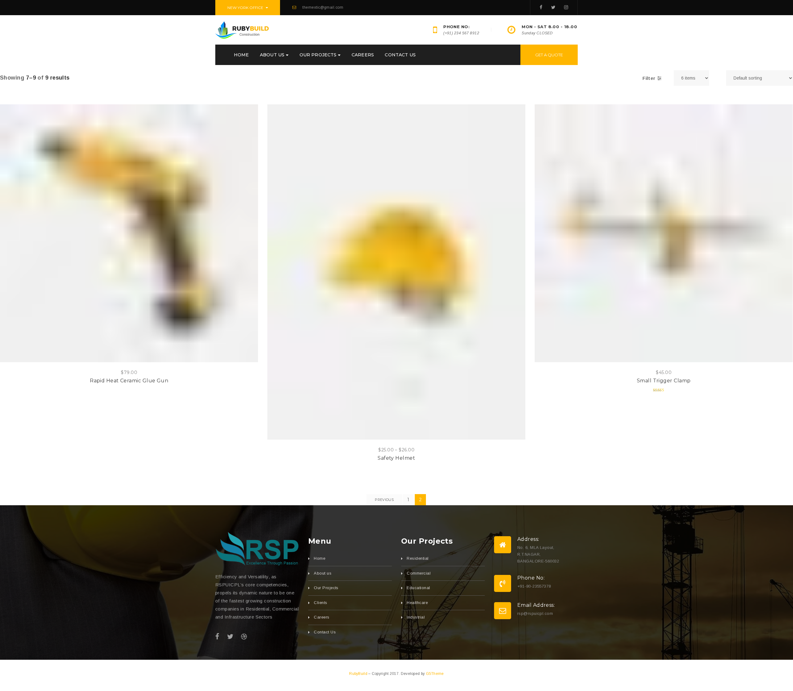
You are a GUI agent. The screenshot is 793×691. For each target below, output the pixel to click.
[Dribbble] (244, 637)
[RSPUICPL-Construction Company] (242, 29)
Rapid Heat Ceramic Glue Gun (129, 381)
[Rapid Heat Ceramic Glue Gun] (129, 233)
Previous (384, 500)
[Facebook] (541, 7)
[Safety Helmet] (396, 272)
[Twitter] (553, 7)
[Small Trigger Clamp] (664, 233)
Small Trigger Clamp (664, 381)
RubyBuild (358, 673)
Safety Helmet (396, 458)
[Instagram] (566, 7)
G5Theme (435, 673)
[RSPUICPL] (257, 549)
